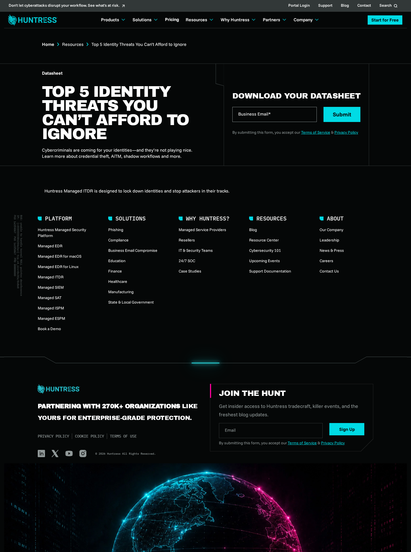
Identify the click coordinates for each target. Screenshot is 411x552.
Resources (73, 44)
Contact (364, 5)
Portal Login (299, 5)
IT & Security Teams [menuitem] (196, 250)
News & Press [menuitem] (332, 250)
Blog (345, 5)
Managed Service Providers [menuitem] (202, 229)
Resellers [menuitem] (187, 240)
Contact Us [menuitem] (329, 271)
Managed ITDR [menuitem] (50, 276)
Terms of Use (123, 436)
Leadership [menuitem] (329, 240)
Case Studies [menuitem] (190, 271)
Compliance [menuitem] (118, 240)
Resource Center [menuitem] (264, 240)
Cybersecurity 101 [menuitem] (265, 250)
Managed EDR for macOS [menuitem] (59, 256)
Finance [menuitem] (115, 271)
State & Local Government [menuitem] (131, 302)
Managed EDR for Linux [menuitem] (58, 266)
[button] (385, 20)
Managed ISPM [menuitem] (51, 308)
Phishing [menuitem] (115, 229)
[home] (31, 20)
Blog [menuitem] (253, 229)
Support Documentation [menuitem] (270, 271)
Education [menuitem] (117, 260)
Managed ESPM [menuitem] (51, 318)
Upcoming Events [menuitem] (264, 260)
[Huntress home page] (117, 389)
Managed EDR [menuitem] (50, 245)
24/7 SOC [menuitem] (187, 260)
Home (48, 44)
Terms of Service (315, 132)
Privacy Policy (346, 132)
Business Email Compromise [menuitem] (132, 250)
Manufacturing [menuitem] (121, 291)
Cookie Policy (89, 436)
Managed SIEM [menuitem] (51, 287)
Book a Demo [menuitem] (49, 328)
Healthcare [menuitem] (117, 281)
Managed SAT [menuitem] (50, 297)
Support (325, 5)
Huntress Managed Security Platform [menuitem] (62, 232)
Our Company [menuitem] (331, 229)
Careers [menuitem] (326, 260)
